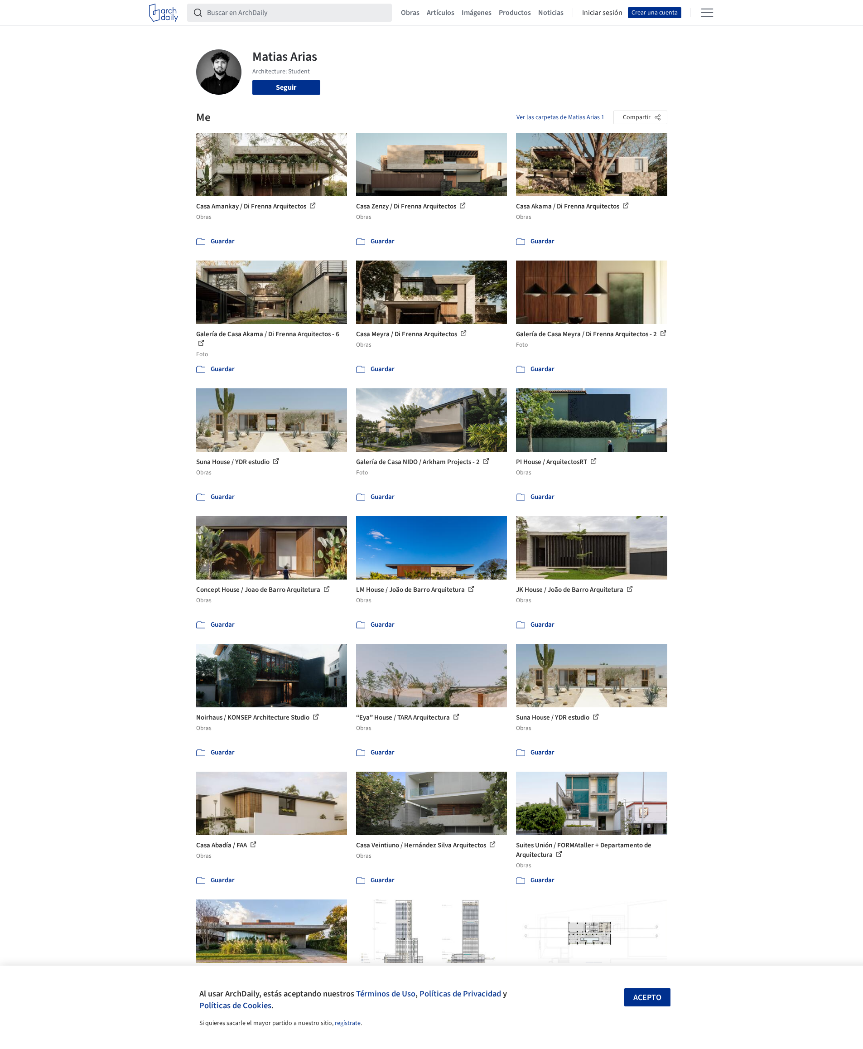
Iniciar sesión (602, 13)
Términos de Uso (385, 994)
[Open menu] (707, 12)
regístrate (348, 1023)
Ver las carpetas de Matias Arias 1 (560, 117)
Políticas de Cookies (235, 1005)
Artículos (440, 13)
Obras (410, 13)
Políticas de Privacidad (460, 994)
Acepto (647, 997)
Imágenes (477, 13)
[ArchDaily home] (163, 13)
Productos (515, 13)
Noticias (551, 13)
